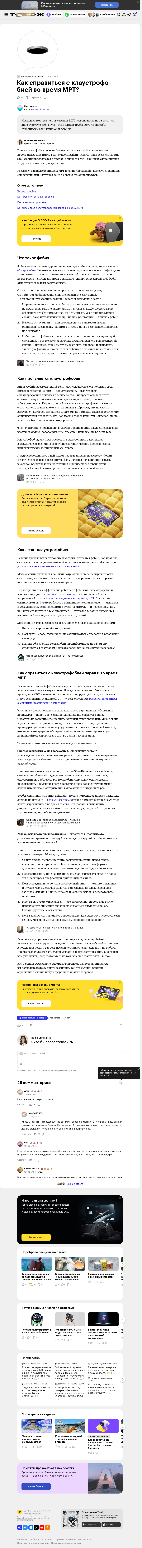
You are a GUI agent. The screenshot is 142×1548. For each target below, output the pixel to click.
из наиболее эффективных (59, 594)
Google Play (91, 1525)
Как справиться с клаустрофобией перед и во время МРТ (50, 208)
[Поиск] (119, 15)
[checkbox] (6, 15)
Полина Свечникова (41, 1038)
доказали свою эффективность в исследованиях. (49, 566)
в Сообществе (42, 109)
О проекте (59, 1540)
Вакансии (22, 1540)
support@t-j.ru (34, 1514)
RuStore (109, 1525)
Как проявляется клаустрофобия (35, 197)
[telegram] (25, 1527)
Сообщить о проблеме (40, 1540)
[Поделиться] (45, 97)
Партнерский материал (99, 1436)
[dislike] (39, 1104)
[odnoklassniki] (47, 1527)
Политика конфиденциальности (33, 1543)
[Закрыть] (139, 1069)
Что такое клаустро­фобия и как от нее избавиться (54, 656)
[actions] (44, 1104)
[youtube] (42, 1527)
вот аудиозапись (58, 799)
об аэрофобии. (27, 270)
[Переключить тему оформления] (129, 15)
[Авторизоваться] (134, 15)
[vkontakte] (30, 1527)
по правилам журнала (65, 1070)
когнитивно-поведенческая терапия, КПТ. (67, 598)
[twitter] (36, 1527)
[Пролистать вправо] (122, 1264)
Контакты (71, 1540)
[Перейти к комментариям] (37, 1396)
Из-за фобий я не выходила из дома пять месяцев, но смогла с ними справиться (54, 477)
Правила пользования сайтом (66, 1543)
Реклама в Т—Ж (85, 1540)
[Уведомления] (124, 15)
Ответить (21, 1105)
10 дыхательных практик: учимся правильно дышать (56, 928)
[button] (138, 2)
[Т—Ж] (27, 15)
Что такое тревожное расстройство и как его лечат (55, 361)
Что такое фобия (26, 191)
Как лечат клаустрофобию (32, 202)
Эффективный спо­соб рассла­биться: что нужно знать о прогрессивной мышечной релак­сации (53, 821)
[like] (30, 1104)
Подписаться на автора (34, 1018)
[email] (19, 1527)
